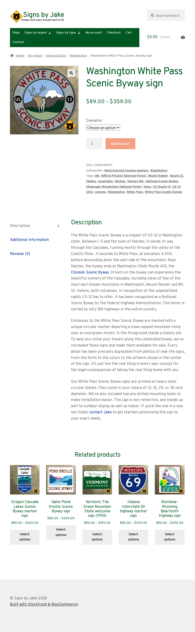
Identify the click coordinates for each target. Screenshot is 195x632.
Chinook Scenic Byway (90, 272)
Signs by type (66, 33)
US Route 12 (162, 187)
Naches (120, 181)
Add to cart (120, 143)
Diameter (94, 120)
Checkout (114, 33)
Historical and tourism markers (126, 171)
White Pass (135, 192)
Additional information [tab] (29, 240)
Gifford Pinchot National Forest (123, 176)
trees (147, 187)
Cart (129, 33)
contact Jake (100, 412)
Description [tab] (20, 226)
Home (19, 56)
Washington (78, 56)
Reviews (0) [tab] (20, 254)
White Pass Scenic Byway (163, 192)
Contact (18, 42)
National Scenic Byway (162, 181)
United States (56, 56)
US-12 (176, 187)
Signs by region (35, 33)
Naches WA (135, 181)
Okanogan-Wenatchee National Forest (114, 187)
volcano (100, 192)
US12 (89, 192)
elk (97, 176)
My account (93, 33)
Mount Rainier (158, 176)
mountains (105, 181)
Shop (16, 33)
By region (35, 56)
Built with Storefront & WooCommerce (44, 604)
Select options (24, 537)
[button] (71, 73)
